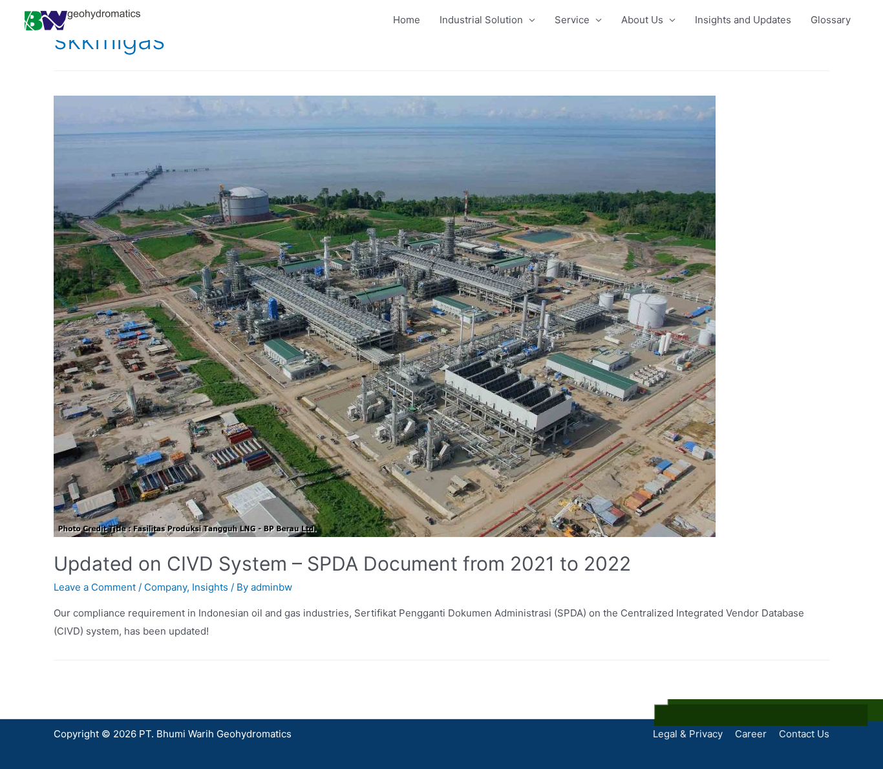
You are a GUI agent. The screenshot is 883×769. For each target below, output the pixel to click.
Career (751, 734)
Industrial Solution (481, 20)
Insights (210, 587)
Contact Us (804, 734)
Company (165, 587)
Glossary (831, 20)
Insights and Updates (743, 20)
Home (406, 20)
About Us (642, 20)
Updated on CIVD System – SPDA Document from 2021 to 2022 (342, 563)
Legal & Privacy (688, 734)
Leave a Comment (95, 587)
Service (572, 20)
